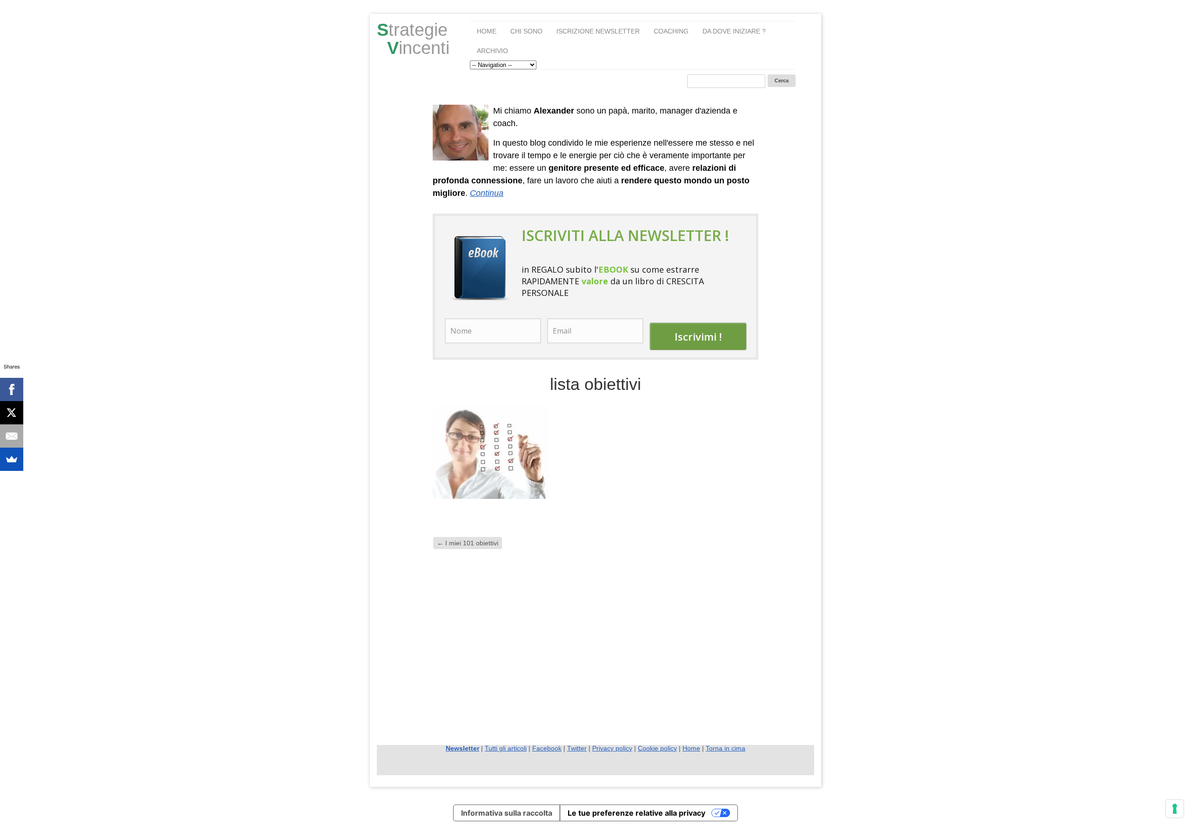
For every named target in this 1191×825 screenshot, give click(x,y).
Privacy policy (612, 748)
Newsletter (462, 748)
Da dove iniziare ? (734, 31)
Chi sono (526, 31)
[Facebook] (11, 389)
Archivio (492, 50)
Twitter (577, 748)
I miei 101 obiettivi (467, 543)
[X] (11, 412)
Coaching (671, 31)
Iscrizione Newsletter (598, 31)
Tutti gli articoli (506, 748)
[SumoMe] (11, 459)
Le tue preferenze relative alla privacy (636, 813)
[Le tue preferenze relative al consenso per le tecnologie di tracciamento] (1175, 809)
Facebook (547, 748)
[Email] (11, 436)
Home (486, 31)
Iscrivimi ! (698, 336)
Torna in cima (725, 748)
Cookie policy (657, 748)
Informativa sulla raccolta (506, 813)
